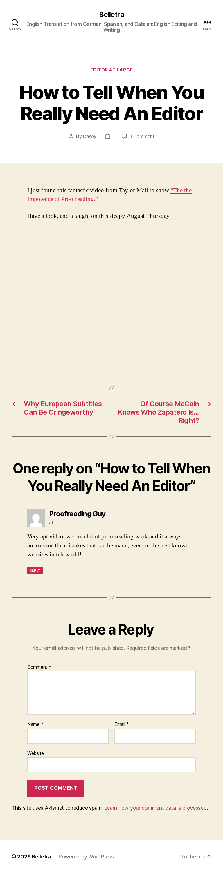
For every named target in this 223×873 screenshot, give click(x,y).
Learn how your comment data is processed (155, 808)
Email (121, 724)
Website (35, 753)
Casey (89, 136)
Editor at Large (111, 70)
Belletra (111, 14)
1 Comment (142, 136)
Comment (39, 667)
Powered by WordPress (86, 857)
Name (35, 724)
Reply (35, 570)
